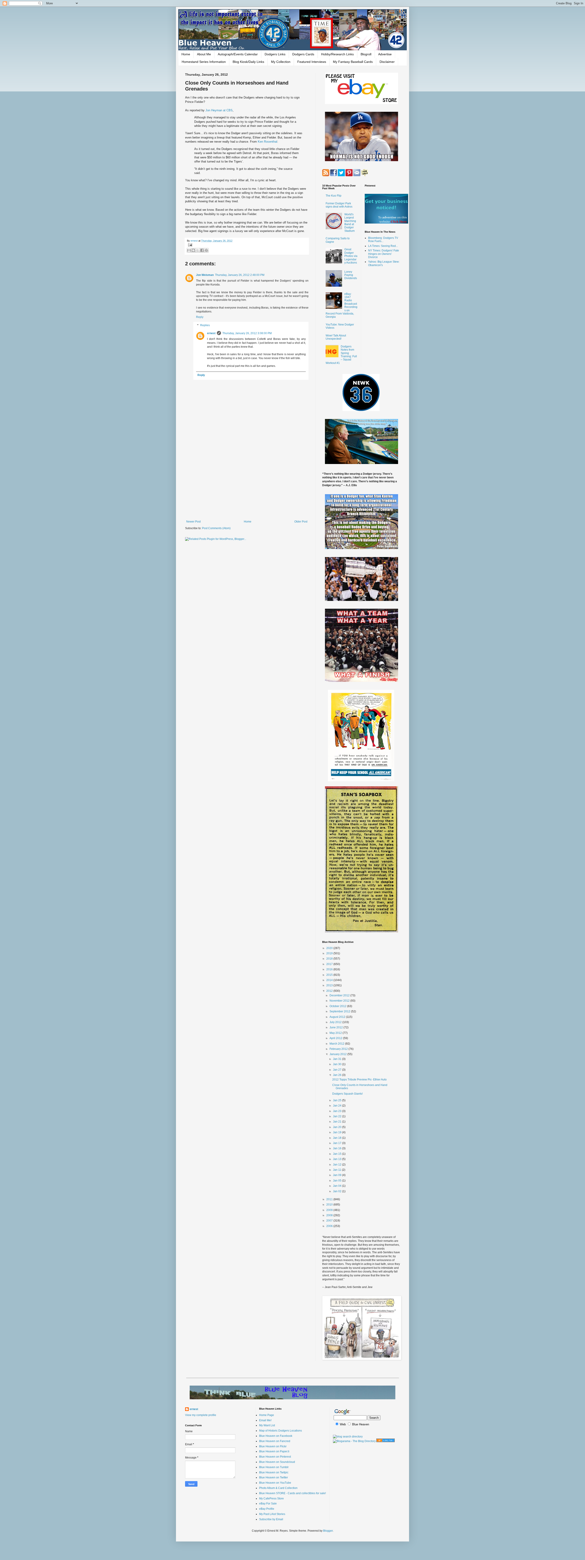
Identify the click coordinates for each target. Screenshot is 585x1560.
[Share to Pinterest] (206, 250)
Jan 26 (337, 1075)
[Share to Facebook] (202, 250)
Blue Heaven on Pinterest (275, 1456)
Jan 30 (337, 1064)
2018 (329, 958)
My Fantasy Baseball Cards (353, 62)
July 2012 (336, 1022)
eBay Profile (266, 1508)
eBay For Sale (268, 1503)
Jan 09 (337, 1175)
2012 (329, 990)
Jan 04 (337, 1185)
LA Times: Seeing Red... (383, 246)
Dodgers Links (275, 54)
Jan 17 (337, 1143)
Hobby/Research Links (337, 54)
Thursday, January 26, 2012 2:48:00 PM (239, 275)
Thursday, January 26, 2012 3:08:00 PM (247, 333)
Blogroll (366, 54)
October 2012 (338, 1006)
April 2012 (336, 1038)
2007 (329, 1220)
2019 (329, 953)
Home (185, 54)
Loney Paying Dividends (350, 275)
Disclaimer (387, 62)
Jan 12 (337, 1164)
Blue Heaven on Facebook (275, 1435)
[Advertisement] (246, 482)
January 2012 (338, 1054)
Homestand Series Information (204, 62)
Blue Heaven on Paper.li (274, 1451)
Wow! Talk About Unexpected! (336, 337)
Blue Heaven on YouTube (275, 1482)
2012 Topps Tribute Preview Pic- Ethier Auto (359, 1079)
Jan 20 (337, 1127)
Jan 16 (337, 1148)
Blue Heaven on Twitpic (273, 1472)
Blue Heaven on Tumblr (274, 1467)
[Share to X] (197, 250)
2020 (329, 948)
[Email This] (189, 250)
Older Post (300, 521)
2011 (329, 1199)
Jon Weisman (205, 275)
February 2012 (339, 1049)
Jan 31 (337, 1059)
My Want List (267, 1425)
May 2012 (336, 1033)
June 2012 (336, 1027)
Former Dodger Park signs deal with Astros (339, 205)
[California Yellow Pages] (385, 1441)
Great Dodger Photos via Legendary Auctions (350, 256)
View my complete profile (200, 1415)
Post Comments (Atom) (216, 528)
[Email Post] (189, 244)
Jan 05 (337, 1180)
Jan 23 (337, 1111)
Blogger (328, 1530)
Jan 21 (337, 1121)
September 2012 (340, 1011)
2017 (329, 964)
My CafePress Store (271, 1498)
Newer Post (193, 521)
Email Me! (265, 1420)
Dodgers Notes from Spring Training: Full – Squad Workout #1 (341, 355)
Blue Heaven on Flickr (273, 1446)
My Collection (280, 62)
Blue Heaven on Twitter (273, 1477)
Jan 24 (337, 1105)
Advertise (385, 54)
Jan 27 (337, 1069)
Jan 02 (337, 1191)
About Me (204, 54)
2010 (329, 1204)
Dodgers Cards (303, 54)
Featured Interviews (311, 62)
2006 (329, 1226)
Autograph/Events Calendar (238, 54)
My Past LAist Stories (272, 1514)
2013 (329, 985)
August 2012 (338, 1017)
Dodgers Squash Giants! (347, 1093)
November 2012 (340, 1000)
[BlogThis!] (193, 250)
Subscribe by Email (271, 1519)
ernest (194, 240)
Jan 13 (337, 1159)
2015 (329, 974)
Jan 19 (337, 1132)
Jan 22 (337, 1116)
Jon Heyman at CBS (219, 110)
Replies (205, 325)
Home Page (266, 1415)
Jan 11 (337, 1169)
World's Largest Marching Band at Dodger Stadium (350, 222)
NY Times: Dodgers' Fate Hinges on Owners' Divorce (383, 254)
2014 (329, 980)
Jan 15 (337, 1153)
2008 (329, 1215)
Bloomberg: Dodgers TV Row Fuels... (383, 239)
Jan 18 (337, 1137)
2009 (329, 1210)
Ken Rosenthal (267, 141)
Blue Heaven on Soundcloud (277, 1462)
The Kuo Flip (333, 195)
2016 (329, 969)
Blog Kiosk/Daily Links (248, 62)
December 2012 (340, 995)
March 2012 (337, 1043)
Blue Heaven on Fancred (274, 1441)
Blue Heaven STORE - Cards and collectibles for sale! (292, 1493)
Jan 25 (337, 1100)
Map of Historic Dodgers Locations (280, 1430)
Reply (199, 317)
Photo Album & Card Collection (278, 1488)
